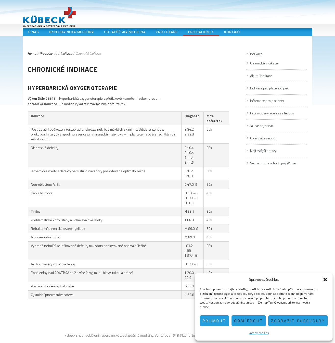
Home (32, 53)
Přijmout (214, 321)
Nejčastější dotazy (263, 150)
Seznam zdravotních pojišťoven (273, 163)
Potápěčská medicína (125, 32)
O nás (33, 32)
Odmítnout (248, 321)
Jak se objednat (261, 125)
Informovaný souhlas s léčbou (272, 113)
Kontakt (232, 32)
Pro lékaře (167, 32)
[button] (325, 279)
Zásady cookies (259, 333)
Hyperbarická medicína (71, 32)
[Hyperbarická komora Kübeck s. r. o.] (49, 17)
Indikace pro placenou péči (269, 88)
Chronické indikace (264, 63)
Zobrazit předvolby (298, 321)
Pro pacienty (201, 32)
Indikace (66, 53)
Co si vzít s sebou (262, 138)
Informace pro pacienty (267, 100)
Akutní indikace (261, 75)
